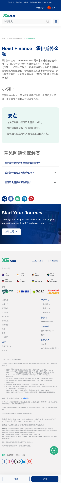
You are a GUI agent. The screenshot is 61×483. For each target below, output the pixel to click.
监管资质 (5, 312)
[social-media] (4, 461)
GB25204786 (38, 281)
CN (53, 8)
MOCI (21, 279)
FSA (36, 273)
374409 (7, 275)
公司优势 (5, 317)
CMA (51, 279)
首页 (3, 38)
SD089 (37, 275)
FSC (36, 279)
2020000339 (53, 281)
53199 (52, 275)
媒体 (3, 333)
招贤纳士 (5, 308)
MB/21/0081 (8, 281)
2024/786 (22, 281)
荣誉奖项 (5, 321)
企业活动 (5, 325)
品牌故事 (5, 300)
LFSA (6, 279)
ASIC (6, 273)
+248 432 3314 (53, 261)
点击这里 (25, 398)
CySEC (22, 273)
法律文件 (5, 304)
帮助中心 (40, 8)
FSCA (52, 273)
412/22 (22, 275)
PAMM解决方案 (47, 321)
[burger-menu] (56, 21)
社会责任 (5, 337)
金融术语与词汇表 (15, 38)
